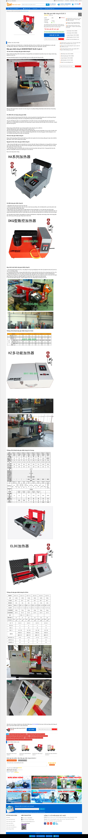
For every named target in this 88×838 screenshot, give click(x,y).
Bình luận (51, 15)
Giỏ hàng (76, 4)
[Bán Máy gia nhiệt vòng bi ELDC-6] (38, 751)
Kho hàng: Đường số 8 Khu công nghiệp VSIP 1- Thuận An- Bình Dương (73, 26)
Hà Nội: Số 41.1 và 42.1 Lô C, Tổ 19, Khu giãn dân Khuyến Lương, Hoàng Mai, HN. (73, 19)
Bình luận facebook (22, 760)
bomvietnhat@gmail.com (74, 39)
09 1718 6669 (35, 724)
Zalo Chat (50, 836)
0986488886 (29, 817)
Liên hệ (80, 0)
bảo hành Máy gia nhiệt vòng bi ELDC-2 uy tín (36, 734)
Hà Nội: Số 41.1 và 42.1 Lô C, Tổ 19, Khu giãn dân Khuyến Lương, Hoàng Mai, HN (70, 43)
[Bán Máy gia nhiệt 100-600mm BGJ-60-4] (51, 751)
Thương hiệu (35, 8)
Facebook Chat (41, 836)
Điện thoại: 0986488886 (11, 0)
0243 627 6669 (76, 37)
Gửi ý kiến (52, 764)
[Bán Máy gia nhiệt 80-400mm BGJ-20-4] (25, 751)
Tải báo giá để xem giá (51, 29)
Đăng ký (42, 809)
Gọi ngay (33, 836)
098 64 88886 (74, 30)
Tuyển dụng (72, 0)
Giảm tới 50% (53, 4)
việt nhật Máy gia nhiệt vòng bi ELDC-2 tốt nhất (15, 737)
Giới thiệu (67, 0)
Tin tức (41, 8)
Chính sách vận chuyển (10, 821)
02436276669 (31, 819)
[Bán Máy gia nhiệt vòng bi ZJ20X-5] (12, 751)
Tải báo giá (62, 17)
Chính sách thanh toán (10, 819)
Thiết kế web (45, 833)
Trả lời (8, 772)
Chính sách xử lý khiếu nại (11, 827)
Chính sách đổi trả (9, 823)
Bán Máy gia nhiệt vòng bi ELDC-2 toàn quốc (17, 734)
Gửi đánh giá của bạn (12, 760)
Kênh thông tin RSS (10, 828)
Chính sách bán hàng (59, 0)
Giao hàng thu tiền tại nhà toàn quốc (55, 31)
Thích (12, 772)
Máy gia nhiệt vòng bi (24, 11)
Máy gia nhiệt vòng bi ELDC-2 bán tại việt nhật (34, 737)
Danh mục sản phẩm (14, 8)
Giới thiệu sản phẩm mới (49, 8)
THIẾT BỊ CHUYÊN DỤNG (15, 11)
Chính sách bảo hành (10, 825)
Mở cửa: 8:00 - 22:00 (65, 4)
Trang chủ (8, 11)
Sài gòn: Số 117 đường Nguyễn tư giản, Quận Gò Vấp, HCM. (73, 23)
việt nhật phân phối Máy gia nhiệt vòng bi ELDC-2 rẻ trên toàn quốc (19, 739)
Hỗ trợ (76, 0)
